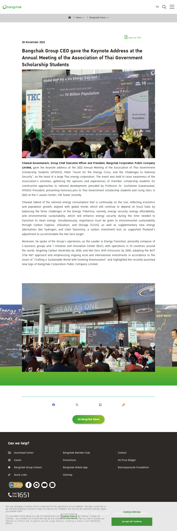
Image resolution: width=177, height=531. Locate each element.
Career (17, 460)
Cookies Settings (132, 512)
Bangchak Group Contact (27, 467)
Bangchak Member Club (76, 453)
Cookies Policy (68, 516)
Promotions (69, 460)
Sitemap (67, 475)
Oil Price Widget (127, 460)
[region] (88, 516)
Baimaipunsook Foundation (133, 467)
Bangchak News (97, 17)
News (79, 17)
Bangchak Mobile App (75, 467)
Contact (122, 453)
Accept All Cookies (132, 521)
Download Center (23, 453)
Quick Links (20, 475)
